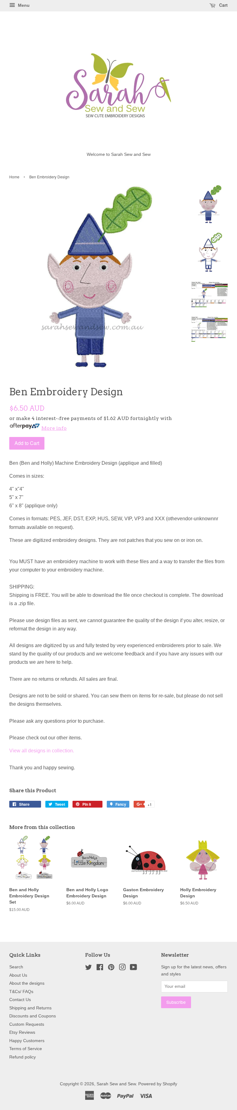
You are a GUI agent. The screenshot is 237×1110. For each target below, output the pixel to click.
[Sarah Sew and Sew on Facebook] (99, 968)
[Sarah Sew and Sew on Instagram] (122, 968)
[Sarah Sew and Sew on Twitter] (88, 968)
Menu (23, 5)
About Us (18, 975)
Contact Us (20, 999)
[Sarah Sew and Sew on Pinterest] (111, 968)
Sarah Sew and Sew (116, 1084)
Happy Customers (26, 1040)
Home (14, 176)
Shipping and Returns (30, 1008)
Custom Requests (26, 1024)
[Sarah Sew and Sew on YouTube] (133, 968)
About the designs (26, 983)
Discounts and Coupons (32, 1016)
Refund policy (22, 1057)
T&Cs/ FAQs (21, 991)
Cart (223, 5)
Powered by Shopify (157, 1084)
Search (16, 967)
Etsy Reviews (22, 1032)
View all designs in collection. (41, 750)
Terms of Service (25, 1048)
